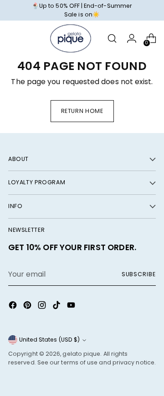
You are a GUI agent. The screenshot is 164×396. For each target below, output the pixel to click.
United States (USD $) (49, 339)
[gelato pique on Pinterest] (28, 306)
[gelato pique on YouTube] (72, 306)
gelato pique (81, 354)
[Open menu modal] (13, 38)
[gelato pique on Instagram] (42, 306)
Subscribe (139, 274)
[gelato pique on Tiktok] (57, 306)
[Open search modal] (111, 38)
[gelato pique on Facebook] (13, 306)
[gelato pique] (70, 38)
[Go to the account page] (131, 38)
